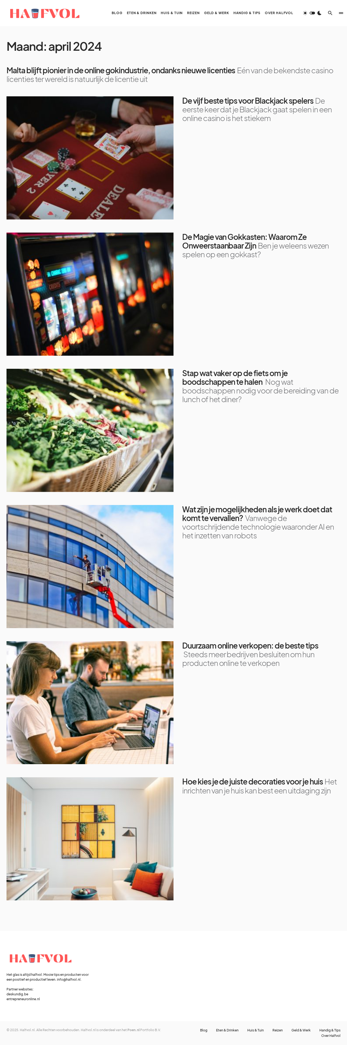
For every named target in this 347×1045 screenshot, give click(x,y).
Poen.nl (133, 1030)
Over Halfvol (330, 1035)
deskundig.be (17, 994)
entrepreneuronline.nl (23, 999)
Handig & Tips (329, 1030)
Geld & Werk (301, 1030)
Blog (203, 1030)
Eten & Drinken (227, 1030)
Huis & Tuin (255, 1030)
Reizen (277, 1030)
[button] (312, 13)
